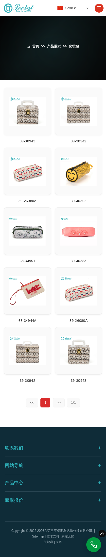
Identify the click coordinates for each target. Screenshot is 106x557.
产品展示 (54, 46)
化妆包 (74, 46)
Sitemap (38, 536)
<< (32, 402)
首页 (35, 46)
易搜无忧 (67, 536)
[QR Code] (69, 507)
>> (59, 402)
